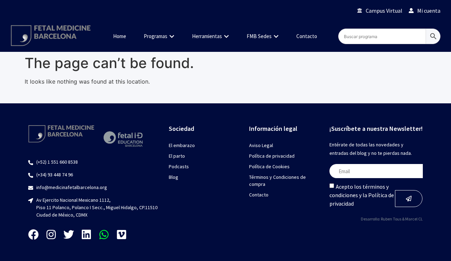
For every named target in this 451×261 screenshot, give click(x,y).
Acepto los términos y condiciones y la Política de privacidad (361, 195)
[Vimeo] (121, 234)
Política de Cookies (269, 166)
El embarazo (182, 145)
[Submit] (408, 198)
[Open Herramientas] (226, 36)
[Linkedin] (86, 234)
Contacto (258, 195)
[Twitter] (68, 234)
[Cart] (342, 10)
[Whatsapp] (104, 234)
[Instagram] (51, 234)
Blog (173, 177)
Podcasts (179, 166)
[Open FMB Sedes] (276, 36)
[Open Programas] (171, 36)
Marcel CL (414, 218)
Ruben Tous (391, 218)
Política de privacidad (272, 156)
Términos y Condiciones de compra (277, 180)
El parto (177, 156)
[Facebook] (33, 234)
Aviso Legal (261, 145)
